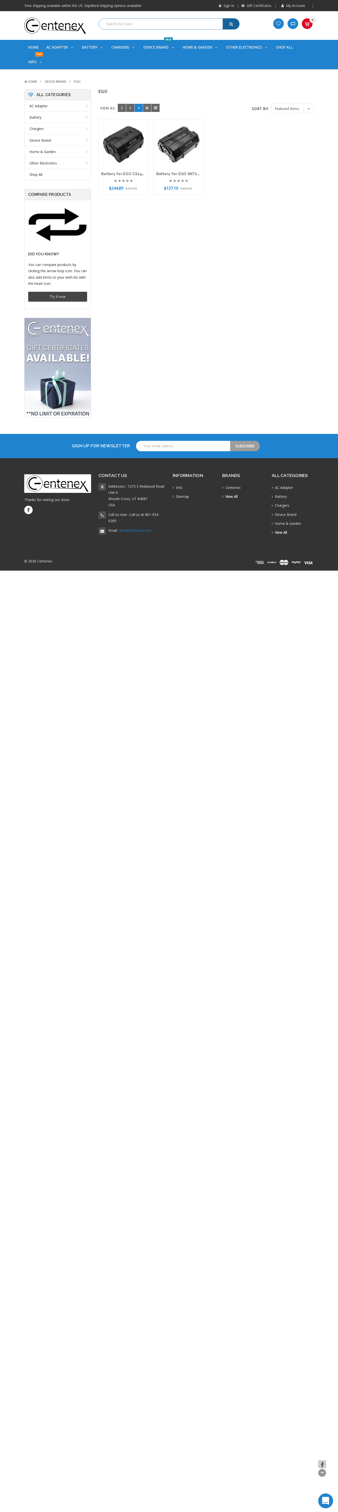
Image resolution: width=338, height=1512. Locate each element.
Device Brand (157, 45)
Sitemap (182, 496)
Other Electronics (244, 47)
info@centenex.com (136, 530)
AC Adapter (58, 47)
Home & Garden (198, 47)
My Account (295, 5)
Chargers (120, 47)
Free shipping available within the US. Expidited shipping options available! (83, 5)
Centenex (233, 487)
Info (35, 59)
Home (33, 47)
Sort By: (260, 108)
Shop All (284, 47)
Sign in (228, 5)
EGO (77, 81)
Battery (90, 47)
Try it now (58, 297)
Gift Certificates (258, 5)
